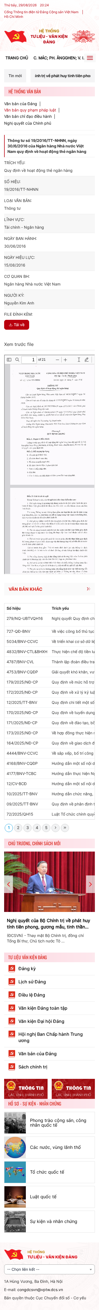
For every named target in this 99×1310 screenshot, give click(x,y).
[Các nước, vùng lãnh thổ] (15, 1147)
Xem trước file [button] (19, 344)
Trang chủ (17, 57)
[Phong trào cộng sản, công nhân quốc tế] (15, 1122)
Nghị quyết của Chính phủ (27, 123)
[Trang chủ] (15, 36)
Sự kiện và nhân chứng (53, 1221)
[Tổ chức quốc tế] (15, 1172)
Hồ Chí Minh (13, 17)
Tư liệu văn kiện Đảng (27, 957)
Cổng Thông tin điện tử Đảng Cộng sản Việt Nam (41, 12)
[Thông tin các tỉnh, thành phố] (26, 1089)
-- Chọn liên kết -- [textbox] (23, 1269)
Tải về (19, 324)
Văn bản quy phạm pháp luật (30, 110)
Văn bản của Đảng (20, 104)
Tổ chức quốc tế (47, 1172)
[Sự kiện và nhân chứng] (15, 1221)
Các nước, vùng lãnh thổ (55, 1147)
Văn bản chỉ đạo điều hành (28, 116)
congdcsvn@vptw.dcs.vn (40, 1289)
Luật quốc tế (43, 1196)
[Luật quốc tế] (15, 1197)
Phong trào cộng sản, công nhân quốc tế (58, 1123)
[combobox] (49, 1269)
